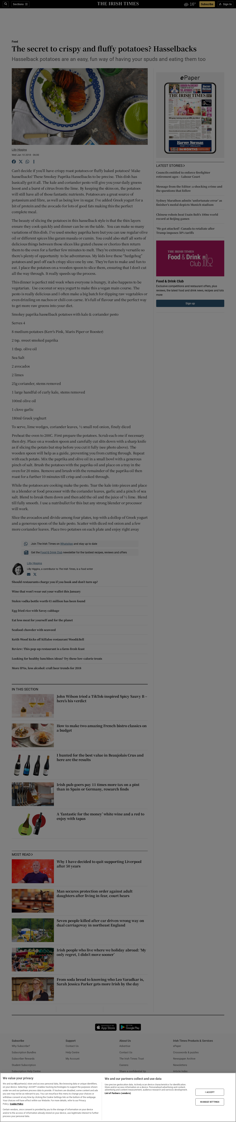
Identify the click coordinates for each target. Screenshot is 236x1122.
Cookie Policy (16, 1104)
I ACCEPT (209, 1092)
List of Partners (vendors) (118, 1093)
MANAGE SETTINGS (209, 1102)
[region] (118, 1097)
